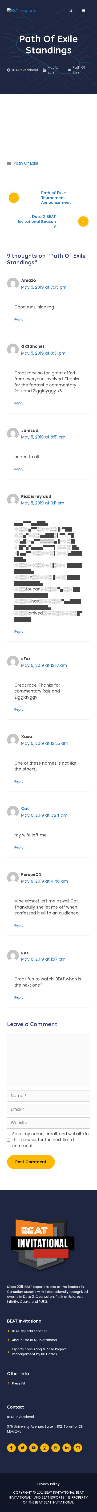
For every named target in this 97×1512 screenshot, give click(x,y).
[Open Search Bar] (70, 10)
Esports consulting (27, 1349)
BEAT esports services (29, 1330)
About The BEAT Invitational (34, 1340)
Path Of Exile (79, 70)
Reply (18, 319)
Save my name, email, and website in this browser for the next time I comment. (50, 1140)
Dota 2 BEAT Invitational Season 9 (37, 221)
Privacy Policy (48, 1484)
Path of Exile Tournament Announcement (56, 197)
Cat (25, 808)
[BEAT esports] (21, 10)
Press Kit (18, 1383)
